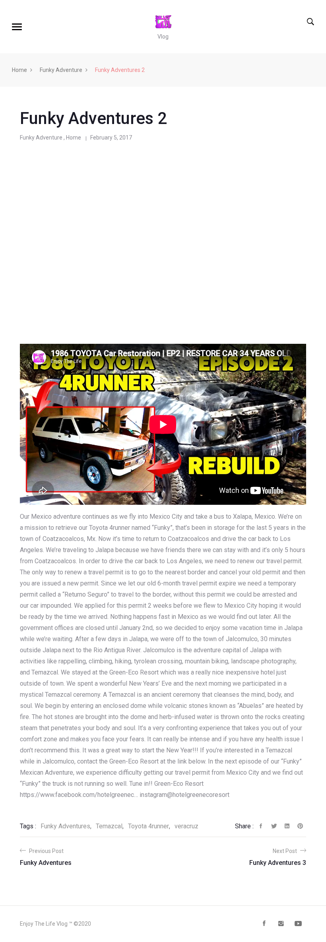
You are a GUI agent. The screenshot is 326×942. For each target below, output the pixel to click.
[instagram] (281, 924)
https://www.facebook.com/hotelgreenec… (79, 795)
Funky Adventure (61, 70)
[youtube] (298, 924)
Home (19, 70)
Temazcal (109, 826)
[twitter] (274, 828)
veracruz (186, 826)
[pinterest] (300, 828)
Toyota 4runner (148, 826)
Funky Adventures (65, 826)
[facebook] (261, 828)
